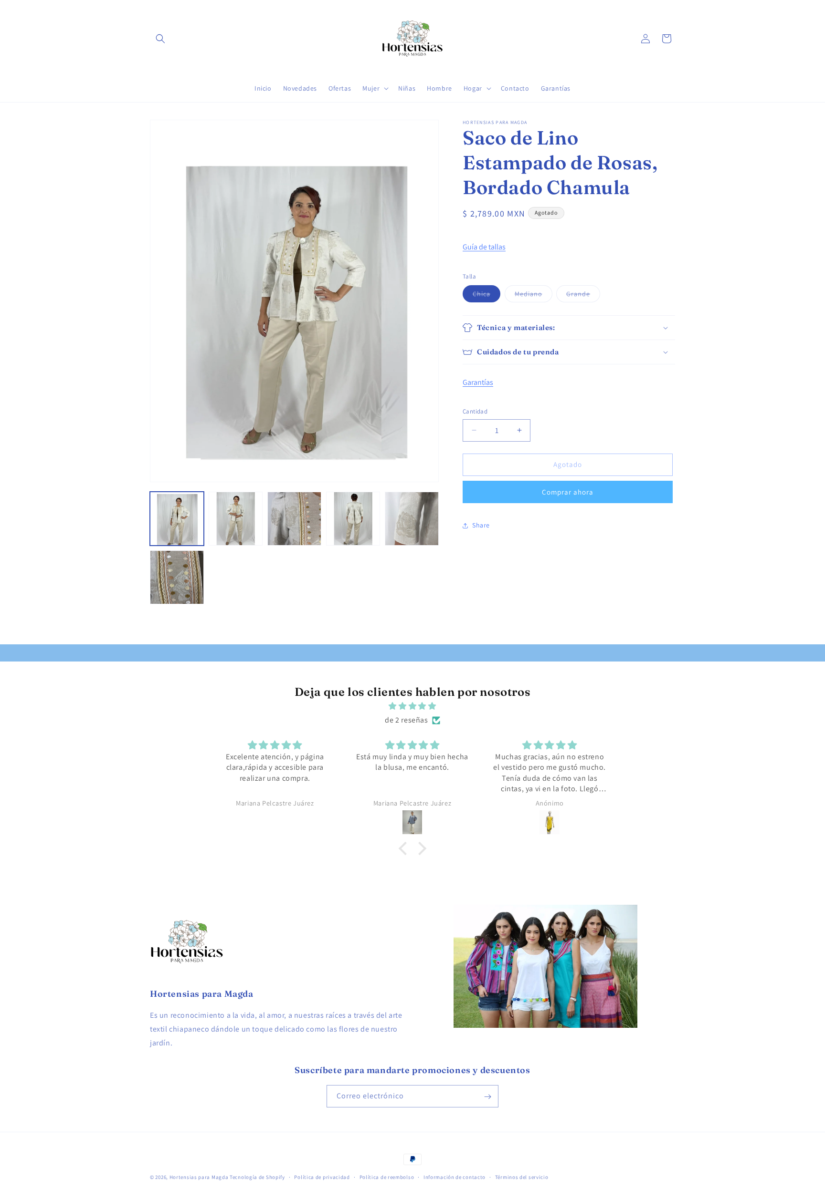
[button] (160, 38)
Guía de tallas (484, 247)
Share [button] (481, 525)
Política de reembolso (387, 1176)
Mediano (533, 295)
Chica (486, 295)
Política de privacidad (321, 1176)
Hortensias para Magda (199, 1177)
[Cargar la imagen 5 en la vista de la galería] (412, 519)
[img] (412, 706)
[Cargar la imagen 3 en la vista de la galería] (294, 519)
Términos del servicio (522, 1176)
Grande (583, 295)
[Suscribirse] (487, 1096)
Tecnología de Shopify (257, 1177)
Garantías (478, 382)
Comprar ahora (567, 491)
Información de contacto (454, 1176)
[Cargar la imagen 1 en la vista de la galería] (177, 519)
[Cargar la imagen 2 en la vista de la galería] (236, 519)
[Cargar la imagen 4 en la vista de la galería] (353, 519)
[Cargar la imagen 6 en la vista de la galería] (177, 577)
